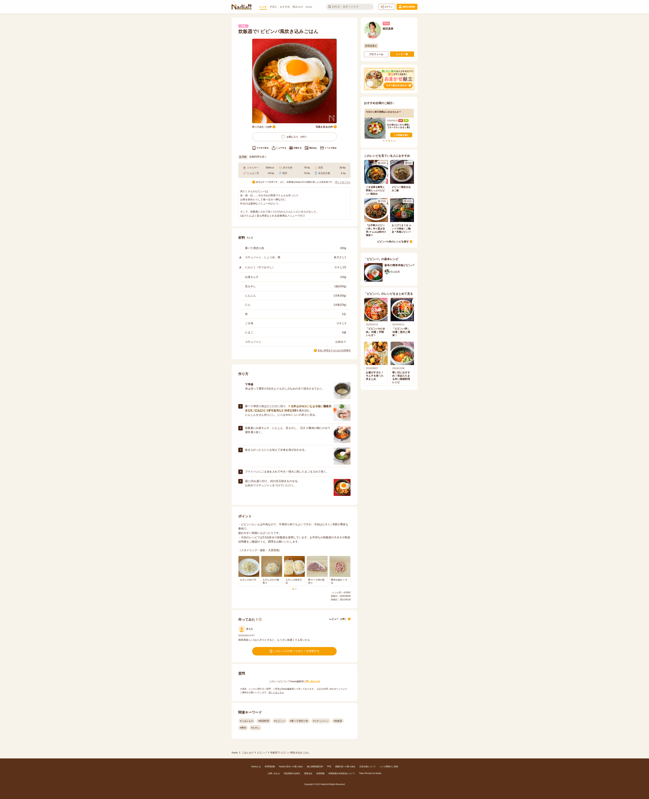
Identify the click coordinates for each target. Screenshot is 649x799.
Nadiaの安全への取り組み (291, 766)
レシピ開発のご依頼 (389, 766)
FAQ (329, 766)
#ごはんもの (246, 721)
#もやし (255, 727)
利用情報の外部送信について (342, 773)
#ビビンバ (279, 721)
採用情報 (320, 773)
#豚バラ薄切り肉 (299, 721)
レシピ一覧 (402, 54)
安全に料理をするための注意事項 (334, 350)
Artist (309, 6)
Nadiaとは (256, 766)
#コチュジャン (321, 721)
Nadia (235, 752)
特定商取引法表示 (292, 773)
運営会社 (308, 773)
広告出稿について (367, 766)
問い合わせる (313, 681)
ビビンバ (262, 752)
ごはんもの (247, 752)
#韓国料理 (263, 721)
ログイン (388, 7)
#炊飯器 (338, 721)
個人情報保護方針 (315, 766)
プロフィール (376, 54)
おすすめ (285, 6)
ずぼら (273, 6)
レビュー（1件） (338, 619)
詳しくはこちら (343, 182)
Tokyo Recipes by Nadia (370, 773)
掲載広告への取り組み (345, 766)
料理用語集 (270, 766)
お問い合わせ (274, 773)
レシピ (263, 6)
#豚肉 (243, 727)
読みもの (298, 6)
